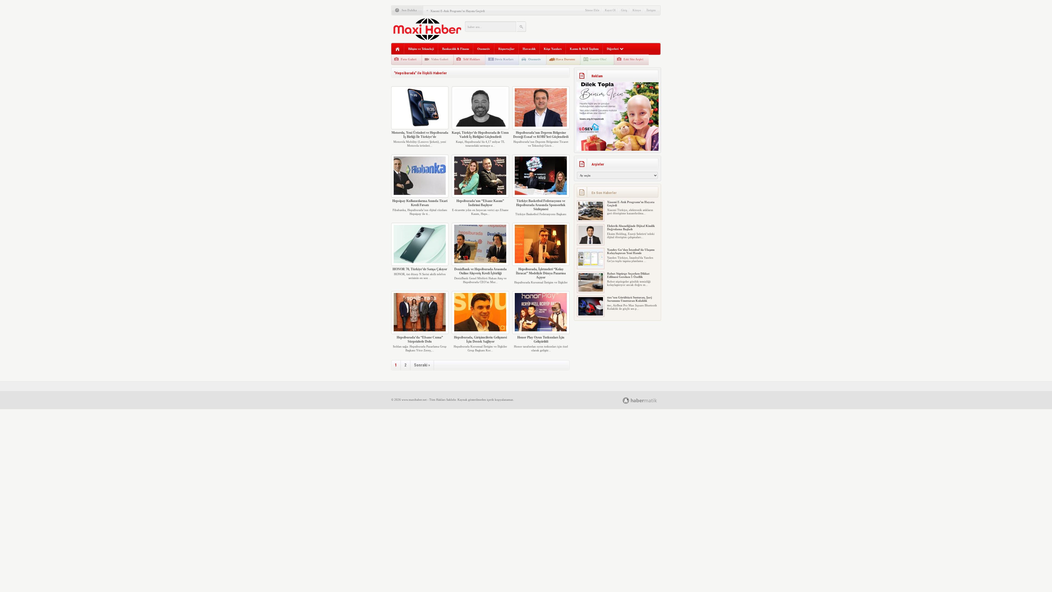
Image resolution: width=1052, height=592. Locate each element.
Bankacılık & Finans (455, 48)
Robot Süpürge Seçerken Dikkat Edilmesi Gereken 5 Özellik (628, 251)
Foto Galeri (408, 59)
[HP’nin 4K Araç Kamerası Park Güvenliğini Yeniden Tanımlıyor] (590, 314)
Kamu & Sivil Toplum (584, 48)
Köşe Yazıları (553, 48)
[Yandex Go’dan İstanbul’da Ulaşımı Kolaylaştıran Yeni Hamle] (590, 243)
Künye (637, 10)
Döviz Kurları (504, 59)
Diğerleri (613, 48)
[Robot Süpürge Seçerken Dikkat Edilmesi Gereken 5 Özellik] (590, 267)
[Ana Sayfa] (397, 49)
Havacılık (529, 48)
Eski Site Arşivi (633, 59)
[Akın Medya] (626, 400)
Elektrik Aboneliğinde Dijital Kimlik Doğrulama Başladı (465, 11)
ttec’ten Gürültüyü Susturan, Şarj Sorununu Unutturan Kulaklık (629, 275)
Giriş (624, 10)
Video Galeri (439, 59)
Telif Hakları (471, 59)
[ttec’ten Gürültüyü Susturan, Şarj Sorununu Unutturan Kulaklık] (590, 290)
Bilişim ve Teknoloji (421, 48)
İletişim (651, 10)
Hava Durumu (565, 59)
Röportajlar (506, 48)
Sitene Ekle (592, 10)
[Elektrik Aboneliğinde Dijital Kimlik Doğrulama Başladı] (590, 219)
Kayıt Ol (610, 10)
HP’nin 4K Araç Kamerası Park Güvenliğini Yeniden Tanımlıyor (628, 299)
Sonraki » (422, 365)
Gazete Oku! (598, 59)
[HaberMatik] (646, 400)
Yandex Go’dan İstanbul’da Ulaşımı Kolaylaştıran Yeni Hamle (630, 227)
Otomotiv (483, 48)
